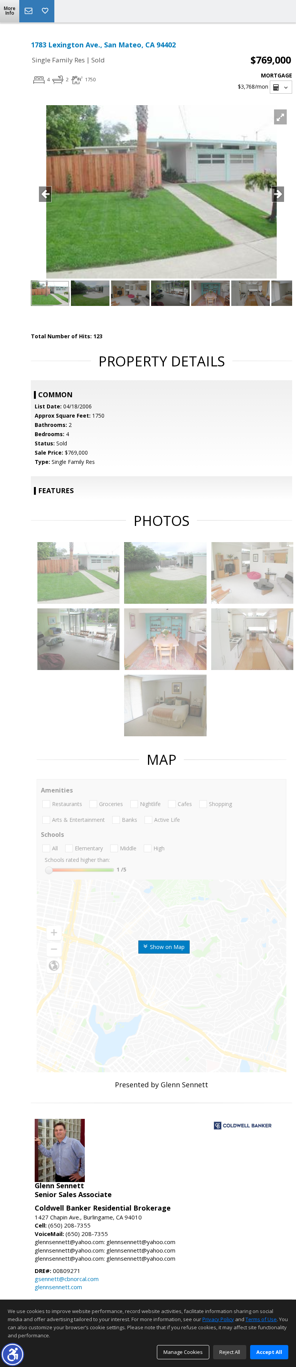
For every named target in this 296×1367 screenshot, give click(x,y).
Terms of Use (261, 1319)
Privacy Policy (218, 1319)
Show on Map (166, 947)
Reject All (229, 1352)
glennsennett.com (58, 1287)
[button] (12, 1354)
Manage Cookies (183, 1352)
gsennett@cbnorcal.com (67, 1279)
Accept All (269, 1352)
